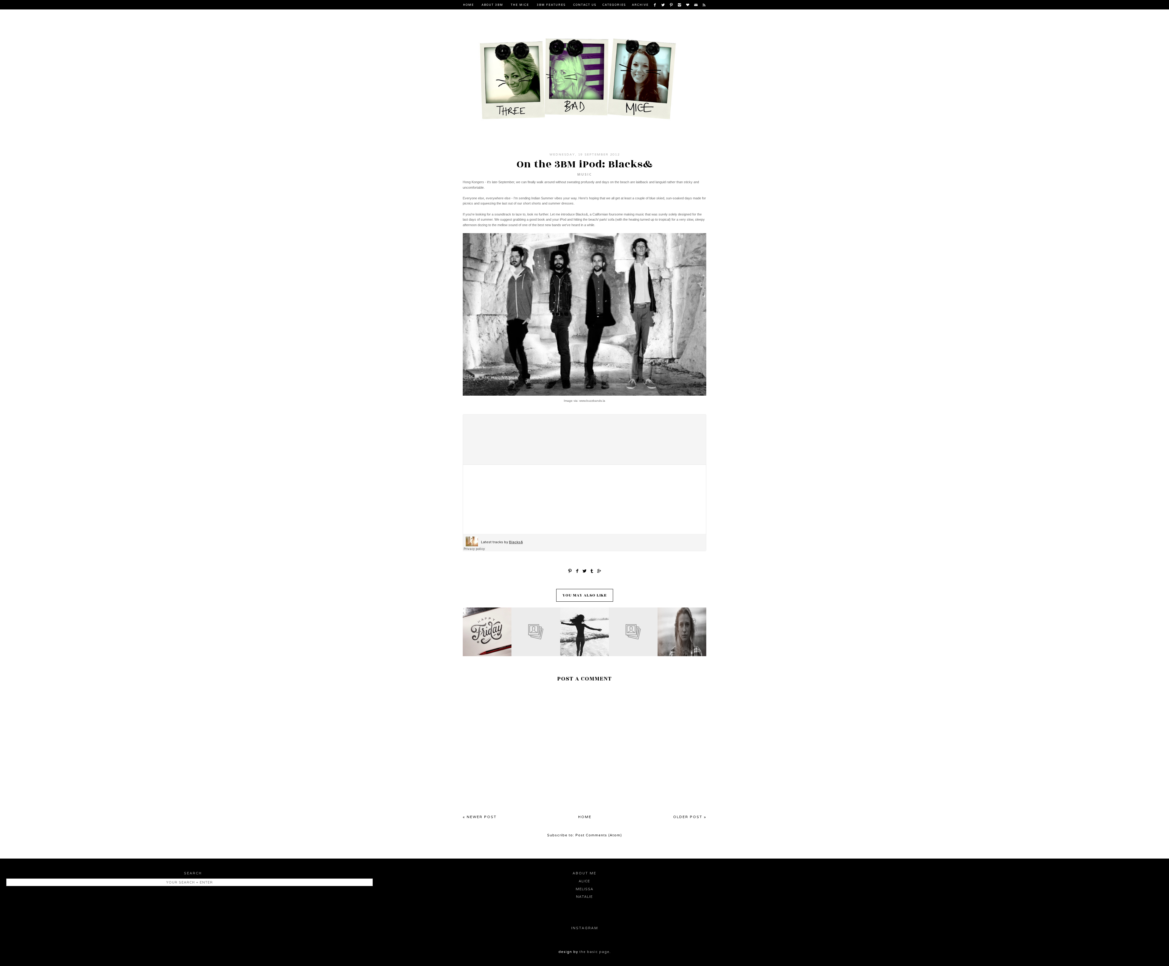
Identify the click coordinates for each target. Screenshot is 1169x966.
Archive (640, 5)
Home (468, 5)
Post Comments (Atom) (598, 835)
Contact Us (584, 5)
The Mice (520, 5)
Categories (614, 5)
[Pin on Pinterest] (570, 570)
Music (584, 174)
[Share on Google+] (599, 570)
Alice (584, 881)
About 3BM (492, 5)
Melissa (584, 889)
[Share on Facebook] (577, 570)
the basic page (594, 952)
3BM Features (551, 5)
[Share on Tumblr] (592, 570)
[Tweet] (584, 570)
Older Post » (689, 817)
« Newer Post (480, 817)
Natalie (584, 896)
